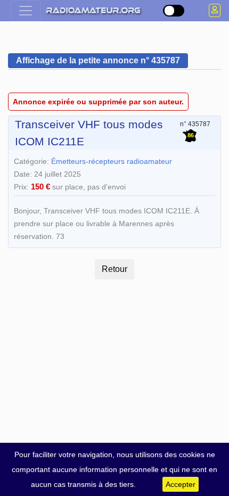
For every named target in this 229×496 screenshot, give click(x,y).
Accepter (180, 484)
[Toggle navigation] (25, 10)
